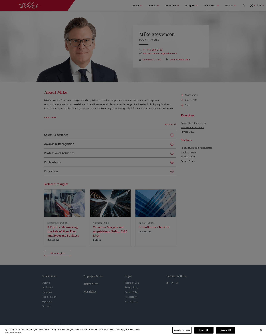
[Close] (261, 330)
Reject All (203, 330)
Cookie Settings (182, 330)
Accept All (226, 330)
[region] (133, 330)
